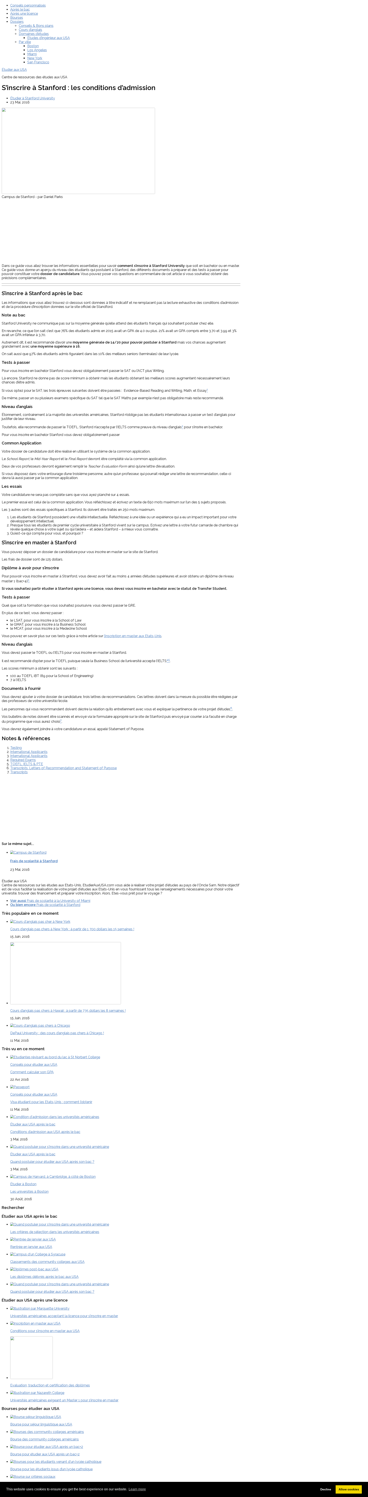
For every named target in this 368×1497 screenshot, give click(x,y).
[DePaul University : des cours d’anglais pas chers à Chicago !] (40, 1026)
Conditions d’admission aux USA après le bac (45, 1132)
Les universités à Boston (29, 1192)
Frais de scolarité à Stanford (34, 861)
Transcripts (19, 772)
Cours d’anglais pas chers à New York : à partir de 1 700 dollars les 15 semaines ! (72, 929)
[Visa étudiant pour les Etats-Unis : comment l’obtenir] (20, 1087)
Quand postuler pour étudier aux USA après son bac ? (52, 1162)
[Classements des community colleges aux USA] (37, 1254)
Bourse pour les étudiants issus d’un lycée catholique (51, 1469)
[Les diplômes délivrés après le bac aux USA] (34, 1269)
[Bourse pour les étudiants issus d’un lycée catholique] (55, 1462)
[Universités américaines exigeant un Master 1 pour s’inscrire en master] (37, 1393)
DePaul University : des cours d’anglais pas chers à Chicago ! (57, 1033)
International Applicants (28, 752)
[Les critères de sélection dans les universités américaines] (59, 1224)
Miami (32, 54)
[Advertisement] (121, 230)
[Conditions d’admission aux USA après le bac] (54, 1117)
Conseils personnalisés (28, 5)
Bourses (16, 18)
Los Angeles (37, 50)
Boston (33, 46)
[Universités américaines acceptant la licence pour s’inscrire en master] (39, 1308)
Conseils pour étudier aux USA (33, 1065)
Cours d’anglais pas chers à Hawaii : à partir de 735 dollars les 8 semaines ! (68, 1011)
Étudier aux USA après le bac (32, 1124)
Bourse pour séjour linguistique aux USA (41, 1424)
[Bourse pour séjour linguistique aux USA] (35, 1417)
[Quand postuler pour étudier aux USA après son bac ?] (59, 1147)
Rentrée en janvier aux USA (31, 1247)
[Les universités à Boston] (53, 1177)
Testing (16, 748)
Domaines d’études (34, 34)
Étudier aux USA (14, 70)
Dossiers (17, 22)
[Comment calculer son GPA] (55, 1057)
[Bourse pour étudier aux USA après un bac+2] (46, 1447)
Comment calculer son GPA (32, 1072)
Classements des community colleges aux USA (47, 1262)
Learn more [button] (137, 1489)
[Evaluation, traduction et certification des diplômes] (31, 1378)
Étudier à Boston (23, 1184)
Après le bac (20, 9)
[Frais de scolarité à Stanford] (28, 852)
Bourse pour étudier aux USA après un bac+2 (45, 1454)
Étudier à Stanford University (32, 98)
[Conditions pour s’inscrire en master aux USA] (35, 1323)
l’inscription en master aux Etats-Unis (132, 636)
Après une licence (24, 14)
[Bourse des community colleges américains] (47, 1432)
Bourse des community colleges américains (44, 1439)
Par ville (25, 42)
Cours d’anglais (30, 30)
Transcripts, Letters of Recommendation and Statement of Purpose (63, 768)
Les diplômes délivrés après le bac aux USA (44, 1277)
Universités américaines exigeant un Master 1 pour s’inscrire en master (64, 1400)
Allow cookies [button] (349, 1489)
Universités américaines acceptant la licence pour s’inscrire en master (64, 1316)
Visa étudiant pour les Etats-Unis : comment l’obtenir (51, 1102)
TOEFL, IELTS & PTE (26, 764)
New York (34, 58)
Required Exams (23, 760)
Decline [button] (325, 1489)
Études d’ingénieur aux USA (48, 38)
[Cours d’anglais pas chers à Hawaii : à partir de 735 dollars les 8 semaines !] (65, 1003)
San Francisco (38, 62)
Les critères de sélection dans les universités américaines (54, 1232)
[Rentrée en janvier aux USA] (33, 1239)
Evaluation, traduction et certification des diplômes (50, 1385)
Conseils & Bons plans (36, 26)
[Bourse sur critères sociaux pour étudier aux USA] (32, 1477)
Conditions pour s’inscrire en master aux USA (45, 1331)
